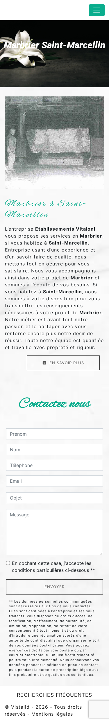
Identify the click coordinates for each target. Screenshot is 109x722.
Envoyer (54, 586)
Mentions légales (51, 714)
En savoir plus (66, 362)
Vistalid (20, 707)
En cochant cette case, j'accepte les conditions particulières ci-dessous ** (53, 566)
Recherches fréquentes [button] (54, 695)
